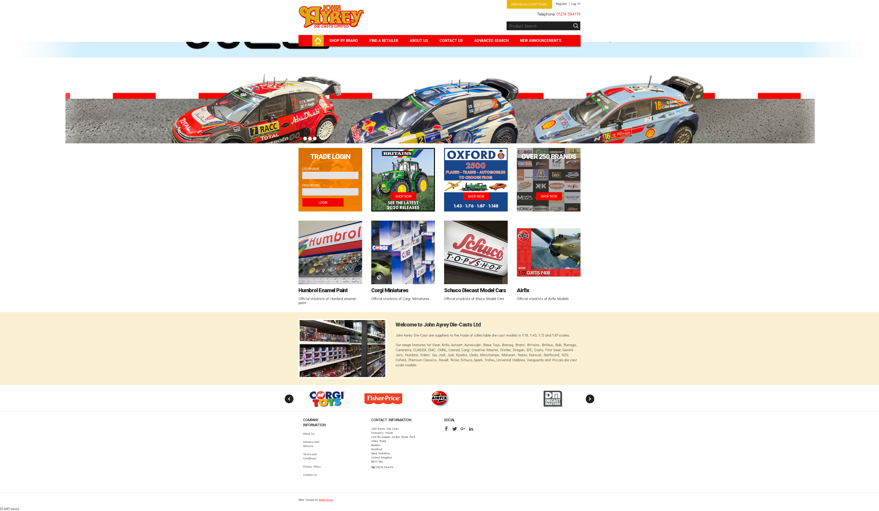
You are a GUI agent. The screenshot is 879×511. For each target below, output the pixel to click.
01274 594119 (568, 14)
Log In (576, 4)
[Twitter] (454, 428)
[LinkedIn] (471, 428)
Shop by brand (343, 40)
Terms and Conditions (310, 456)
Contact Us (451, 40)
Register (561, 4)
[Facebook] (446, 428)
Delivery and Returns (311, 444)
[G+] (463, 428)
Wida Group (326, 499)
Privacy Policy (312, 466)
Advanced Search (491, 40)
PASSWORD (311, 185)
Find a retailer (383, 40)
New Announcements (540, 40)
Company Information (314, 422)
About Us (419, 40)
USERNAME (311, 168)
